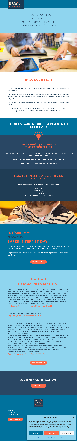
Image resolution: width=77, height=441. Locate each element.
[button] (73, 417)
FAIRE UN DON (38, 386)
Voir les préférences (67, 433)
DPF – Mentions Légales (44, 437)
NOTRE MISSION (38, 362)
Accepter (36, 433)
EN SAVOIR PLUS (38, 261)
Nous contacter (15, 419)
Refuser (51, 433)
